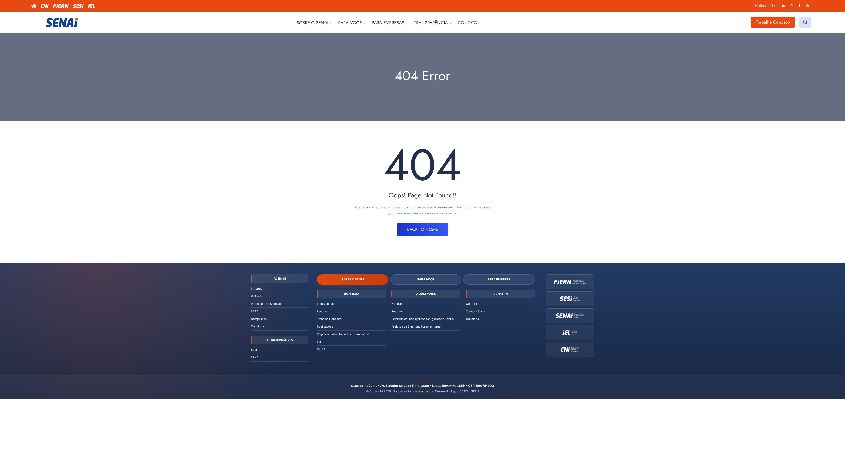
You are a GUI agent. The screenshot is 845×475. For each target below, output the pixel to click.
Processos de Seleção (266, 303)
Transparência (475, 311)
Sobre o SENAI (353, 279)
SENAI (255, 357)
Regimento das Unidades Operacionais (343, 334)
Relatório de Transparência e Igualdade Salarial (422, 319)
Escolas (322, 311)
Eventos (397, 311)
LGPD (254, 311)
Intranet (256, 288)
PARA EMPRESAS (388, 23)
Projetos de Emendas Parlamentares (416, 326)
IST (319, 341)
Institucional (325, 303)
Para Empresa (499, 279)
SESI (254, 349)
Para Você (425, 279)
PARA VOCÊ (350, 23)
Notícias (396, 303)
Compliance (259, 319)
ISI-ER (321, 349)
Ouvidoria (257, 326)
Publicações (325, 326)
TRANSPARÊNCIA (431, 23)
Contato (471, 303)
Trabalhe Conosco (773, 22)
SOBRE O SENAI (312, 23)
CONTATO (467, 23)
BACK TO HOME (422, 229)
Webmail (256, 296)
